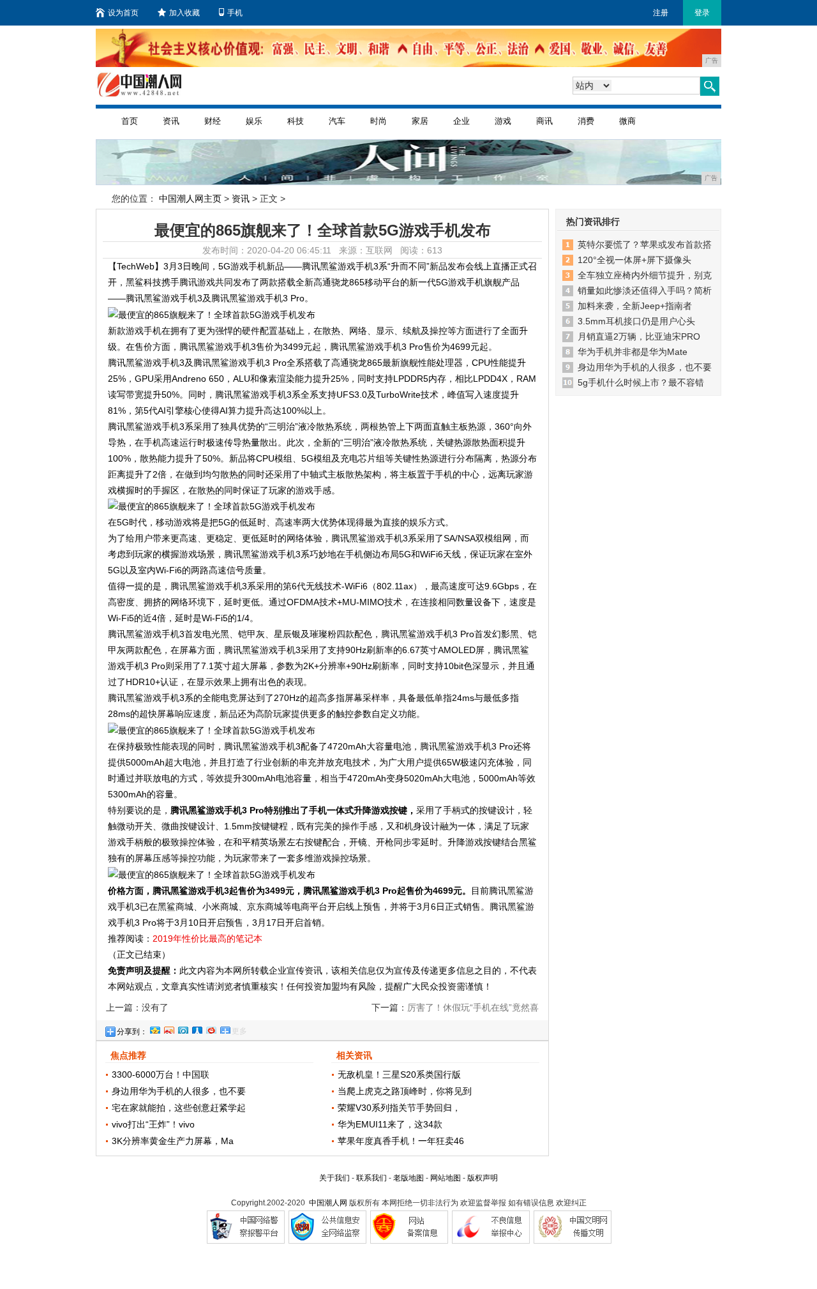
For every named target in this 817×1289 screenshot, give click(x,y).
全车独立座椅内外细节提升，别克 (645, 275)
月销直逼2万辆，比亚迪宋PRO (639, 336)
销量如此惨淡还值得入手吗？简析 (645, 290)
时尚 (378, 121)
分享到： (132, 1031)
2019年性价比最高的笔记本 (207, 938)
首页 (129, 121)
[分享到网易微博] (211, 1028)
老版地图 (408, 1177)
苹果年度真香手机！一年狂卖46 (401, 1141)
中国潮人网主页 (190, 198)
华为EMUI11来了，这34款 (390, 1124)
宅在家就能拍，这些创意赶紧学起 (179, 1108)
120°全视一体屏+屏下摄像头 (634, 260)
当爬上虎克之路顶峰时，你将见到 (405, 1091)
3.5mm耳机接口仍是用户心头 (636, 321)
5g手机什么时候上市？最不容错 (641, 382)
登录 (702, 12)
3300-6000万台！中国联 (160, 1074)
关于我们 (334, 1177)
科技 (295, 121)
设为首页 (123, 12)
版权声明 (482, 1177)
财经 (212, 121)
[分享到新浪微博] (168, 1028)
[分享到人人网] (197, 1028)
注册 (660, 12)
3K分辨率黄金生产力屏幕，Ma (173, 1141)
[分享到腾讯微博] (183, 1028)
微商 (627, 121)
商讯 (544, 121)
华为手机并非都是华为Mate (632, 352)
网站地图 (445, 1177)
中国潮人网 (328, 1202)
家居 (420, 121)
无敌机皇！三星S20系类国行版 (399, 1074)
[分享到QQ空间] (154, 1028)
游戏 (503, 121)
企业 (461, 121)
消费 (586, 121)
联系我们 (371, 1177)
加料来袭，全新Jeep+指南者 (635, 306)
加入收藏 (184, 12)
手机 (235, 12)
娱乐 (254, 121)
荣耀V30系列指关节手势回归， (399, 1108)
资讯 (171, 121)
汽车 (337, 121)
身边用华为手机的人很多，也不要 (179, 1091)
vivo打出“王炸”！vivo (153, 1124)
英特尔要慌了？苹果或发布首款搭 (645, 244)
